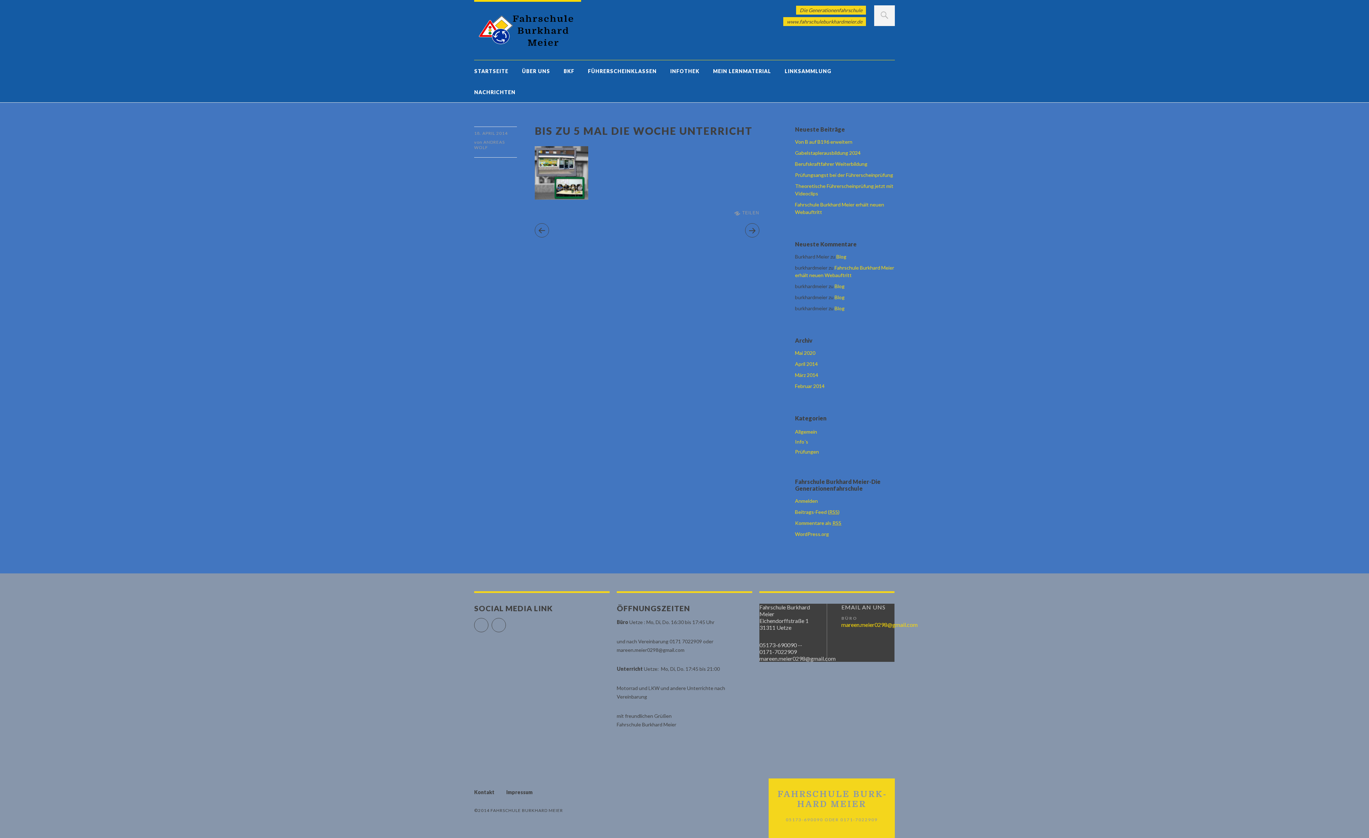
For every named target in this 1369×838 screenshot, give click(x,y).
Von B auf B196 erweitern (823, 142)
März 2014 (806, 375)
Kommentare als (818, 523)
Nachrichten (495, 92)
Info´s (801, 442)
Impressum (519, 792)
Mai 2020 (805, 353)
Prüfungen (807, 452)
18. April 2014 (491, 133)
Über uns (536, 71)
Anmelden (806, 501)
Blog (841, 257)
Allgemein (806, 432)
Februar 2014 (810, 386)
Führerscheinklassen (622, 71)
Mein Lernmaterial (742, 71)
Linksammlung (808, 71)
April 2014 (806, 364)
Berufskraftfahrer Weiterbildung (831, 164)
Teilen (750, 212)
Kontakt (484, 792)
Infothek (684, 71)
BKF (569, 71)
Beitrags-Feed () (817, 512)
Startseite (491, 71)
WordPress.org (812, 534)
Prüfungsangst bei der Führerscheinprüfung (844, 175)
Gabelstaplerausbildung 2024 (828, 153)
